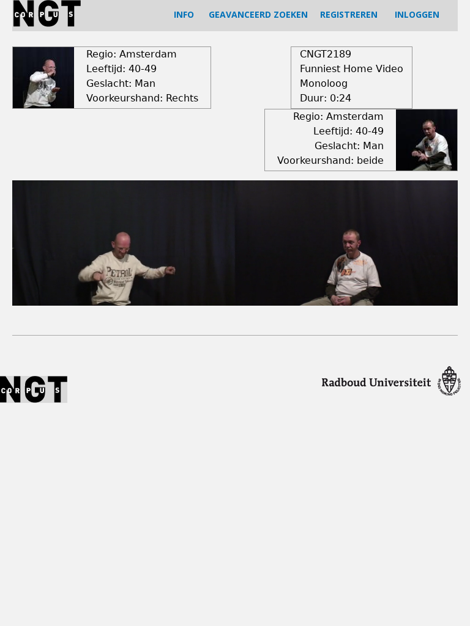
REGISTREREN (349, 14)
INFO (184, 14)
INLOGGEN (417, 14)
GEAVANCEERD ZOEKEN (258, 14)
